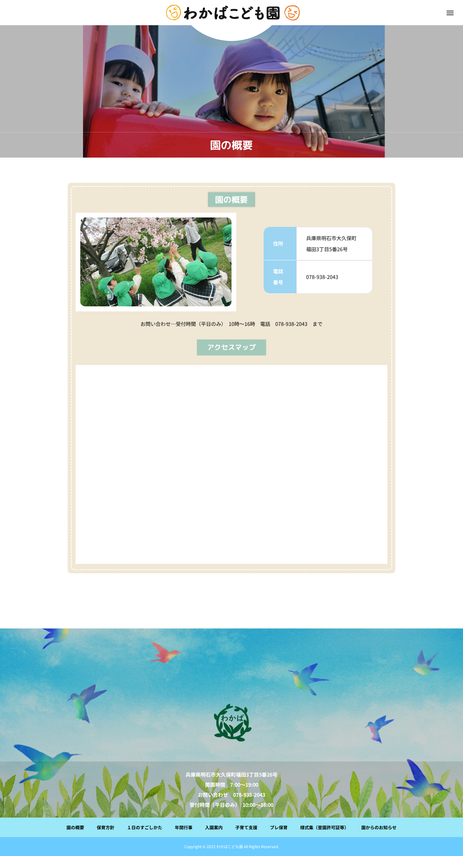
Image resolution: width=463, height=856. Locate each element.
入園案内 (214, 827)
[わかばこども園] (231, 723)
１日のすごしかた (144, 827)
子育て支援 (246, 827)
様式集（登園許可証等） (324, 827)
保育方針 (105, 827)
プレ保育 (279, 827)
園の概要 (75, 827)
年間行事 (183, 827)
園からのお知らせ (379, 827)
